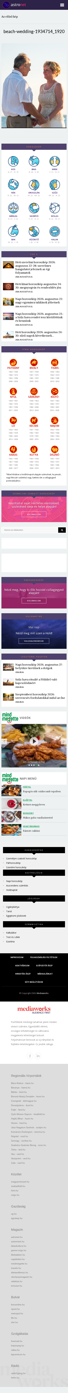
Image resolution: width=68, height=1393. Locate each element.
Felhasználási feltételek (43, 957)
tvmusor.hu (16, 1285)
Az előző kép (9, 16)
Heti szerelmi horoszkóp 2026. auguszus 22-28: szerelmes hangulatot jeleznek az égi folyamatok (35, 267)
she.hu (14, 1322)
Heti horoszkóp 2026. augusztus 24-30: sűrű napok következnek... (39, 333)
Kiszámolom (34, 600)
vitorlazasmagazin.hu (21, 1277)
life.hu (14, 1318)
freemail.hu (16, 1341)
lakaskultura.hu (18, 1246)
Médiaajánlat (45, 973)
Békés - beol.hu (19, 1092)
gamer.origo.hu (18, 1250)
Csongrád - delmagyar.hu (24, 1101)
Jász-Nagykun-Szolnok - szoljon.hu (28, 1127)
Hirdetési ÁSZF (23, 973)
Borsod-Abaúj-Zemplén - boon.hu (28, 1096)
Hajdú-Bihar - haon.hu (22, 1118)
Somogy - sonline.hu (21, 1140)
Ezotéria (10, 941)
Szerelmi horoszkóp (16, 867)
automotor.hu (17, 1241)
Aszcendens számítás (17, 885)
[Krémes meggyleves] (12, 803)
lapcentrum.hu (18, 1354)
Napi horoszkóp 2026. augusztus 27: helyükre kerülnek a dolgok (39, 666)
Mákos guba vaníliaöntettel (38, 817)
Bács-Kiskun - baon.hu (22, 1083)
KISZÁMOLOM (34, 514)
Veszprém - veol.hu (20, 1158)
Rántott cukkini (31, 830)
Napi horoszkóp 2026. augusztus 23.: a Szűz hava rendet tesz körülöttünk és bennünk (39, 317)
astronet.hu (16, 1237)
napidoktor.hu (18, 1259)
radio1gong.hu (18, 1373)
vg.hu (14, 1214)
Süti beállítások (34, 982)
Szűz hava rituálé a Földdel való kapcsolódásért (36, 681)
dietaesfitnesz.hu (19, 1272)
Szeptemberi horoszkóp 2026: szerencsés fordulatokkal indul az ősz (40, 696)
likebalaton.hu (18, 1254)
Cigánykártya (12, 906)
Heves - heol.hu (19, 1123)
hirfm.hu (15, 1377)
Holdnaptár (12, 889)
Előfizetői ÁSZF (44, 965)
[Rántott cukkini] (12, 830)
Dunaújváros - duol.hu (22, 1105)
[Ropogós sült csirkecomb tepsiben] (12, 790)
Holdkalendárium (34, 641)
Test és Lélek (13, 937)
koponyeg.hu (17, 1345)
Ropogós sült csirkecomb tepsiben (42, 791)
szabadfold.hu (18, 1186)
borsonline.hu (18, 1304)
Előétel (27, 800)
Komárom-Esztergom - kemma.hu (28, 1132)
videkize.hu (16, 1281)
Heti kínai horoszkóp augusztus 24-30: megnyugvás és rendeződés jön (38, 285)
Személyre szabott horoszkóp (21, 858)
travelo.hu (16, 1268)
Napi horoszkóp (14, 881)
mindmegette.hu (19, 1263)
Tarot (9, 911)
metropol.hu (17, 1313)
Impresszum (16, 957)
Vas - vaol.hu (17, 1154)
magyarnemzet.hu (20, 1181)
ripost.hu (15, 1309)
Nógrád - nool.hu (19, 1136)
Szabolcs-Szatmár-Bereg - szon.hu (28, 1145)
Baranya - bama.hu (20, 1087)
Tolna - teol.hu (18, 1149)
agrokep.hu (16, 1218)
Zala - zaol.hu (18, 1163)
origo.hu (15, 1195)
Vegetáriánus (31, 826)
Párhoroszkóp (13, 862)
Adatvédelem (22, 965)
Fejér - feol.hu (18, 1109)
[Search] (62, 530)
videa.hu (15, 1350)
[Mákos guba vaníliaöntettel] (12, 816)
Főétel (27, 787)
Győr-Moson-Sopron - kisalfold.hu (28, 1114)
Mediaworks (43, 993)
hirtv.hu (14, 1190)
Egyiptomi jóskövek (16, 915)
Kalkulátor (11, 932)
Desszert (28, 813)
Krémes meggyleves (34, 804)
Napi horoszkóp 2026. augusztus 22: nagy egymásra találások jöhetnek (39, 300)
